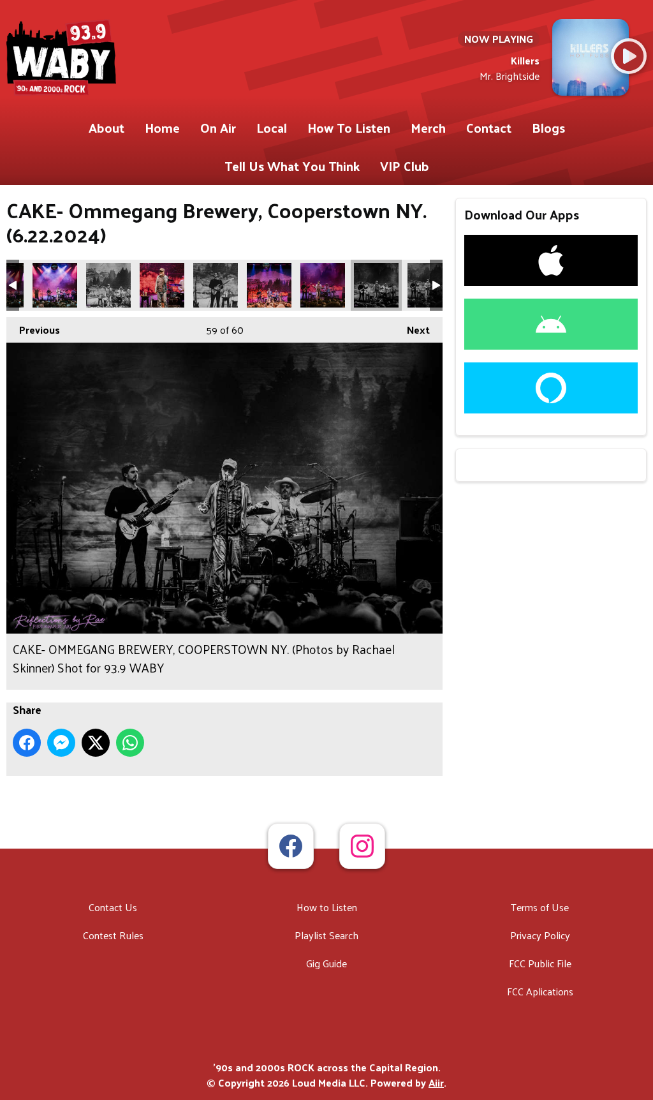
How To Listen (348, 127)
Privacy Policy (540, 935)
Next (412, 329)
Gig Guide (326, 963)
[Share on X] (96, 743)
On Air (218, 127)
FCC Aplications (540, 991)
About (106, 127)
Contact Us (113, 907)
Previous (33, 329)
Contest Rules (113, 935)
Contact (488, 127)
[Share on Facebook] (27, 743)
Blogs (548, 127)
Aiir (436, 1082)
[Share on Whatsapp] (130, 743)
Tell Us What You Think (292, 165)
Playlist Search (326, 935)
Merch (428, 127)
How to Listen (327, 907)
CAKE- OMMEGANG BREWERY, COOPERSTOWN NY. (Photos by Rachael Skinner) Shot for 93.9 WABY (55, 285)
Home (162, 127)
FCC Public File (540, 963)
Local (271, 127)
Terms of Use (540, 907)
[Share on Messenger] (61, 743)
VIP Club (404, 165)
